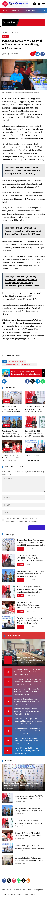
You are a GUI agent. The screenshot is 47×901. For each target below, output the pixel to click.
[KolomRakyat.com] (15, 4)
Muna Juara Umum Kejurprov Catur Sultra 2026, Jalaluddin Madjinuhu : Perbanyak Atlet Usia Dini (27, 690)
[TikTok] (23, 880)
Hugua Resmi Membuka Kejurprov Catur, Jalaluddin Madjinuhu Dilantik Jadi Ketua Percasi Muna (27, 729)
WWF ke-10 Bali (30, 365)
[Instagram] (14, 880)
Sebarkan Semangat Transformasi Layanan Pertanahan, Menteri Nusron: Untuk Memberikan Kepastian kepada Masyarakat (33, 458)
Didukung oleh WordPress (11, 894)
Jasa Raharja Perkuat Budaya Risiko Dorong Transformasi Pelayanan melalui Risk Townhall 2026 (11, 433)
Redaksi (4, 53)
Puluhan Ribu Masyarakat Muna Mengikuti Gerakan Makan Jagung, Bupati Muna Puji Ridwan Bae (27, 710)
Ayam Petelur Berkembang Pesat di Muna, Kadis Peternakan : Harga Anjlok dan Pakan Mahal (27, 739)
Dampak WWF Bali (18, 361)
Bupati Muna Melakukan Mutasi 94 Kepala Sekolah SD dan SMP (27, 670)
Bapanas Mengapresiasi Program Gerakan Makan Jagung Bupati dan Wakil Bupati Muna (27, 749)
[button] (34, 3)
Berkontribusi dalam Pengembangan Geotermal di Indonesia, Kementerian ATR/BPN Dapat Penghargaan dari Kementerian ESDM (12, 409)
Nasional (5, 36)
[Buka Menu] (38, 3)
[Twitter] (32, 381)
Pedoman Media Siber (22, 890)
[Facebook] (27, 381)
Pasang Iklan (38, 890)
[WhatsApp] (42, 381)
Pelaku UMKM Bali (12, 365)
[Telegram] (37, 381)
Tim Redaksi (6, 890)
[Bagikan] (42, 54)
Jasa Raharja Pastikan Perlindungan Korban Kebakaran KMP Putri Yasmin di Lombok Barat (30, 859)
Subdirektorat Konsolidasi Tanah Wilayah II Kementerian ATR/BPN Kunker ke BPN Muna (26, 700)
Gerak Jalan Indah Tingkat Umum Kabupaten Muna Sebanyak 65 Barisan (28, 720)
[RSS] (28, 880)
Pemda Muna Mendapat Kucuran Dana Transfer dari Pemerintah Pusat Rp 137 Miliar (28, 680)
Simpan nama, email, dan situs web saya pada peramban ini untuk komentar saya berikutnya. (22, 520)
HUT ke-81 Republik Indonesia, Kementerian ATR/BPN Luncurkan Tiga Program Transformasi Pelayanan (34, 433)
